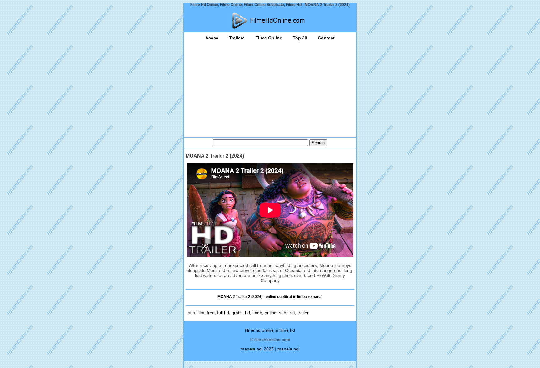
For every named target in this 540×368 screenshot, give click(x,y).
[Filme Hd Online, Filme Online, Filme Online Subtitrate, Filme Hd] (270, 20)
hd (247, 312)
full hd (223, 312)
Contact (326, 37)
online (271, 312)
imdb (257, 312)
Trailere (237, 37)
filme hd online (259, 330)
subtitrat (287, 312)
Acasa (211, 37)
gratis (237, 312)
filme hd (287, 330)
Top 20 (300, 37)
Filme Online (268, 37)
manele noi (288, 348)
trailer (303, 312)
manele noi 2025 (257, 348)
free (211, 312)
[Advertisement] (270, 87)
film (201, 312)
